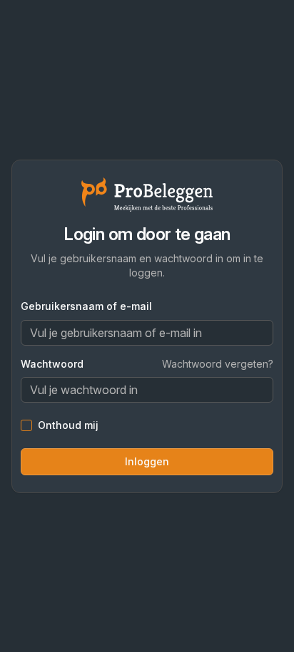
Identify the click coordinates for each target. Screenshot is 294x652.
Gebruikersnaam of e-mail (86, 306)
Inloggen (147, 461)
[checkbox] (26, 425)
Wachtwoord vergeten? (217, 364)
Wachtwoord (52, 364)
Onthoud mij (68, 425)
